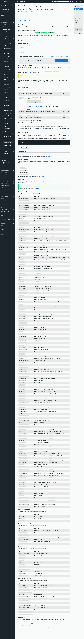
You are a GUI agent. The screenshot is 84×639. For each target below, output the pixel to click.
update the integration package (52, 56)
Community (21, 1)
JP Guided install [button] (51, 32)
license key (46, 134)
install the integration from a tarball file (37, 54)
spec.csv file (37, 188)
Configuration (48, 156)
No (80, 29)
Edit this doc (79, 33)
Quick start (76, 11)
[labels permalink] (29, 132)
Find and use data (77, 18)
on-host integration (28, 8)
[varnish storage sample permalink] (32, 523)
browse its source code (44, 627)
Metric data (76, 20)
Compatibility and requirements (77, 9)
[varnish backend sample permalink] (32, 578)
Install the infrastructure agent (25, 20)
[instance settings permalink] (32, 83)
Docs (17, 1)
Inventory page (30, 623)
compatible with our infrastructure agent (40, 21)
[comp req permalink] (35, 14)
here (65, 126)
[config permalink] (32, 65)
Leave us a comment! (61, 60)
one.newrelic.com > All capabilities (41, 161)
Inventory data (77, 22)
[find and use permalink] (28, 159)
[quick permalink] (24, 24)
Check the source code (78, 24)
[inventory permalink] (26, 617)
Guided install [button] (38, 32)
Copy (68, 144)
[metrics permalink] (25, 179)
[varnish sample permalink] (28, 191)
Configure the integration (78, 14)
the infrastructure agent (64, 56)
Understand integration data (40, 176)
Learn (24, 1)
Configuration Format (32, 72)
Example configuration (78, 16)
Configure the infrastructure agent (41, 135)
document (48, 76)
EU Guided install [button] (44, 32)
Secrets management (34, 129)
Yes (77, 29)
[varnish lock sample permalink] (30, 509)
